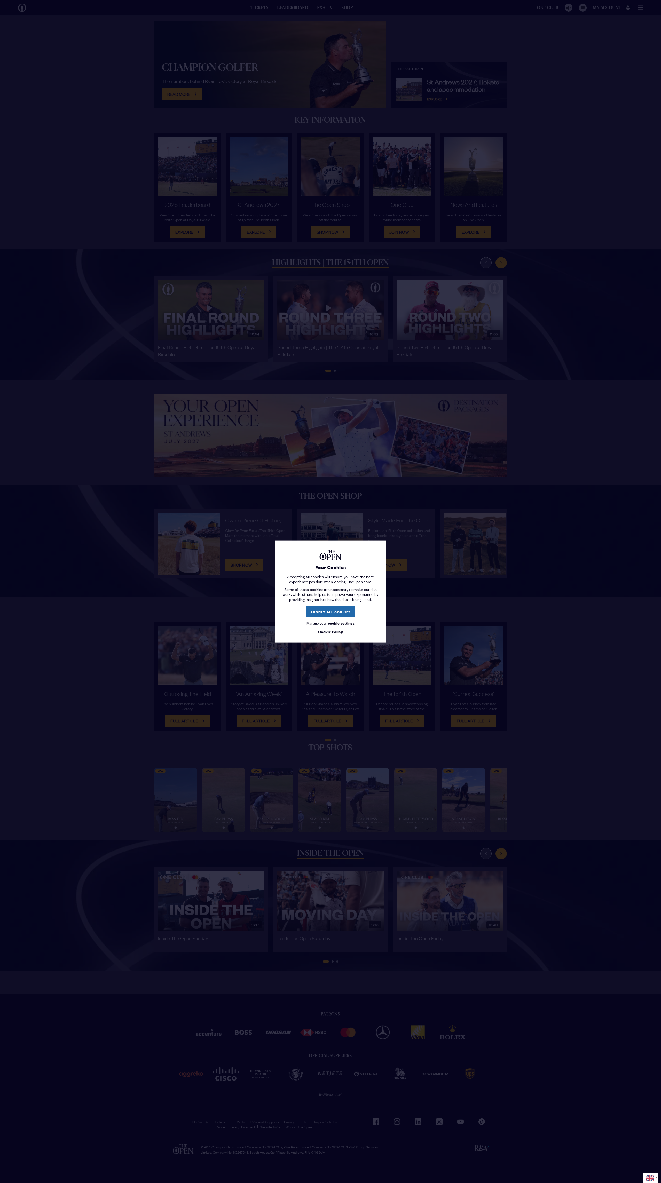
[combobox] (650, 1178)
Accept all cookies (330, 611)
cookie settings (341, 623)
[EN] (650, 1178)
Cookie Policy (330, 631)
